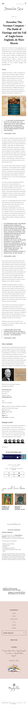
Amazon (12, 417)
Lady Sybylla (17, 465)
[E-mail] (19, 476)
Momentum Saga (6, 702)
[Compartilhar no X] (19, 473)
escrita (14, 616)
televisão (14, 628)
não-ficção (20, 468)
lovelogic (14, 703)
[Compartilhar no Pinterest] (9, 476)
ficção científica (14, 619)
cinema (14, 613)
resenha (14, 469)
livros (14, 622)
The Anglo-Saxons (19, 48)
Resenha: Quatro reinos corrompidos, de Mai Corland (12, 589)
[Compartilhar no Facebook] (9, 473)
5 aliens (6, 468)
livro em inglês (12, 468)
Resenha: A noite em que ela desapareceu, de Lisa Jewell (16, 593)
